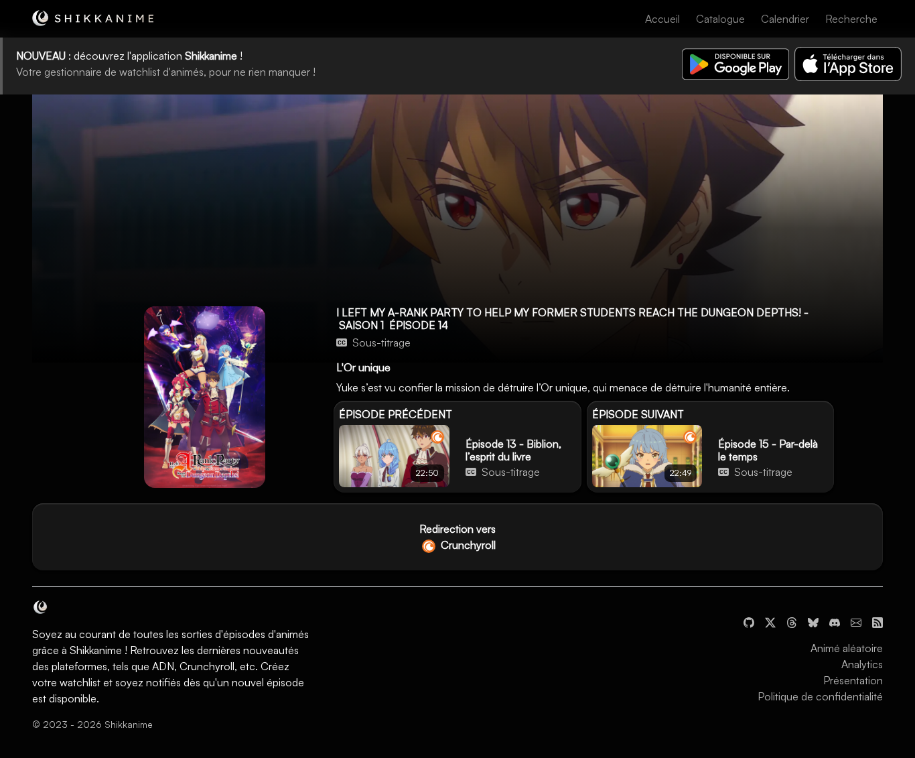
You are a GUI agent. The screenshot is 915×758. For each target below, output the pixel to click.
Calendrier (785, 18)
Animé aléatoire (847, 648)
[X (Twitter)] (770, 621)
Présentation (853, 680)
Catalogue (720, 18)
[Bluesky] (813, 621)
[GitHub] (749, 621)
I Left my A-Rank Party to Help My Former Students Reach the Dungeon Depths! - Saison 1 (572, 319)
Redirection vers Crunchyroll (457, 537)
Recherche (851, 18)
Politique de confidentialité (820, 696)
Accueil (662, 18)
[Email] (856, 621)
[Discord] (834, 621)
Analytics (862, 664)
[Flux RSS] (877, 621)
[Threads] (791, 621)
